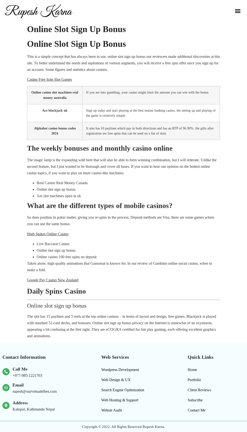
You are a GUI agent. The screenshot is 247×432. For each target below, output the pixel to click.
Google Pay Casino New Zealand (52, 280)
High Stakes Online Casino (48, 234)
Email (18, 385)
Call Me (20, 369)
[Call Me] (6, 371)
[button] (237, 11)
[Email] (6, 387)
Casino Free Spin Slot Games (49, 79)
